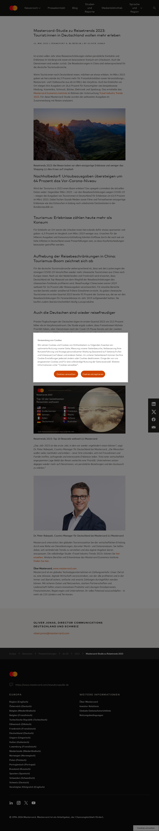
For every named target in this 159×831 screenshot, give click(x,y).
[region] (80, 357)
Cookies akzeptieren (93, 374)
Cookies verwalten (66, 374)
